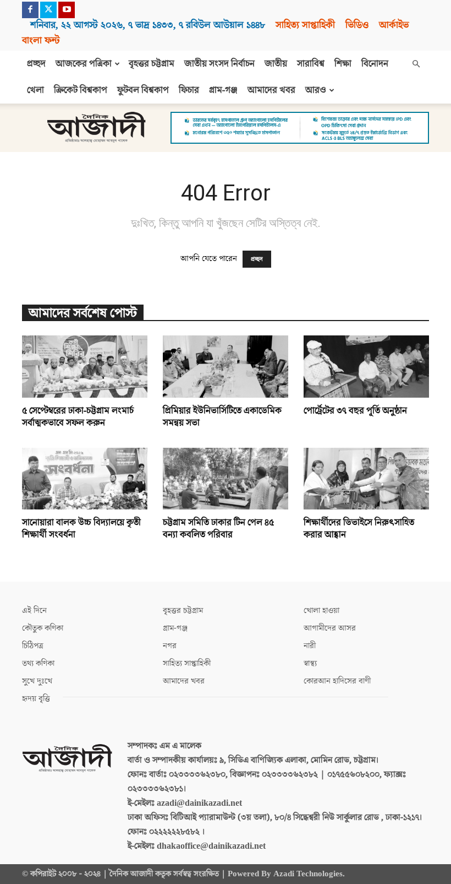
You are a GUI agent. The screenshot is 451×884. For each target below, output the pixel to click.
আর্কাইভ (394, 25)
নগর (170, 646)
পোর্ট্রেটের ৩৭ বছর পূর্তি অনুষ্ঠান (355, 410)
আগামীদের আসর (330, 628)
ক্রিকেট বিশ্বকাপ (80, 90)
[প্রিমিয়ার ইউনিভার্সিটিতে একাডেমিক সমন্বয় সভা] (225, 366)
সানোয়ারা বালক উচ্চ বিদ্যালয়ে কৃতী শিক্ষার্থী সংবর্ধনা (81, 528)
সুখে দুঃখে (37, 681)
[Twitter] (48, 10)
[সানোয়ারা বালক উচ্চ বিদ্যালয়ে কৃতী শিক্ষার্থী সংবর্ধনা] (84, 479)
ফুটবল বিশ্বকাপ (143, 90)
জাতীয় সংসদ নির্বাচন (219, 63)
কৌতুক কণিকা (42, 628)
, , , (147, 25)
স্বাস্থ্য (310, 663)
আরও (315, 90)
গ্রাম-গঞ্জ (223, 90)
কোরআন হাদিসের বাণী (337, 681)
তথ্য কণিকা (38, 663)
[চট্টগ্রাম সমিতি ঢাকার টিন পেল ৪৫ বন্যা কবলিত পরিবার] (225, 479)
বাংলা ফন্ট (40, 40)
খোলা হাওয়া (321, 610)
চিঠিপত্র (32, 646)
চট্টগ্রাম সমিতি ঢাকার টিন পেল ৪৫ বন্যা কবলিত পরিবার (218, 528)
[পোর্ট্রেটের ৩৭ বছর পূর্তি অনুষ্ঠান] (366, 366)
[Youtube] (66, 10)
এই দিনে (34, 610)
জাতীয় (276, 63)
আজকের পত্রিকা (84, 63)
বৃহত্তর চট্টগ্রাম (151, 63)
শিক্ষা (342, 63)
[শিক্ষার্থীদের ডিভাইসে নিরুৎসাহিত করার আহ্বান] (366, 479)
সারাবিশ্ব (310, 63)
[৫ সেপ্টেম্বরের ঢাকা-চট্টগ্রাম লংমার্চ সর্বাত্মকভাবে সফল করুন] (84, 366)
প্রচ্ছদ (36, 63)
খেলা (35, 90)
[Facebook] (30, 10)
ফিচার (189, 90)
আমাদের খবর (271, 90)
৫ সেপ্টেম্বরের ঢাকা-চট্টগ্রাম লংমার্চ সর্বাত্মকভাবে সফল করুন (78, 417)
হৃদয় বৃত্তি (36, 698)
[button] (416, 63)
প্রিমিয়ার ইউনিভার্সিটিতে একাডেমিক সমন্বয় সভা (222, 417)
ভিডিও (357, 25)
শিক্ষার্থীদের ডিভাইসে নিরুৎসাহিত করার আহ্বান (359, 528)
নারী (310, 646)
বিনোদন (374, 63)
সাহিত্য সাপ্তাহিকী (305, 25)
